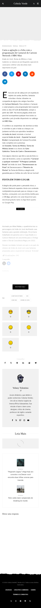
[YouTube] (20, 601)
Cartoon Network (17, 296)
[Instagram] (16, 601)
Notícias (15, 46)
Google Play (9, 203)
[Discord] (25, 601)
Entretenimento (7, 46)
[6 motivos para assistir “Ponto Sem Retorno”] (20, 444)
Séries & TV (22, 46)
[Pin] (18, 74)
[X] (11, 601)
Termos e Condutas (20, 594)
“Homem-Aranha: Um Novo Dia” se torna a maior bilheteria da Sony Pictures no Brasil (26, 216)
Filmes (16, 211)
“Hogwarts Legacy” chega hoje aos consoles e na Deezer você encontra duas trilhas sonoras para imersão (20, 474)
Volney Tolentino (20, 388)
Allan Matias (17, 226)
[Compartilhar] (4, 74)
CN (27, 296)
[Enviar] (32, 74)
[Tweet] (11, 74)
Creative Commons (21, 590)
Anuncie (8, 590)
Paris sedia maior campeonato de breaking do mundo (20, 498)
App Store (26, 200)
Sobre (33, 590)
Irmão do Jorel (25, 300)
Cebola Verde (20, 3)
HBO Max (14, 300)
